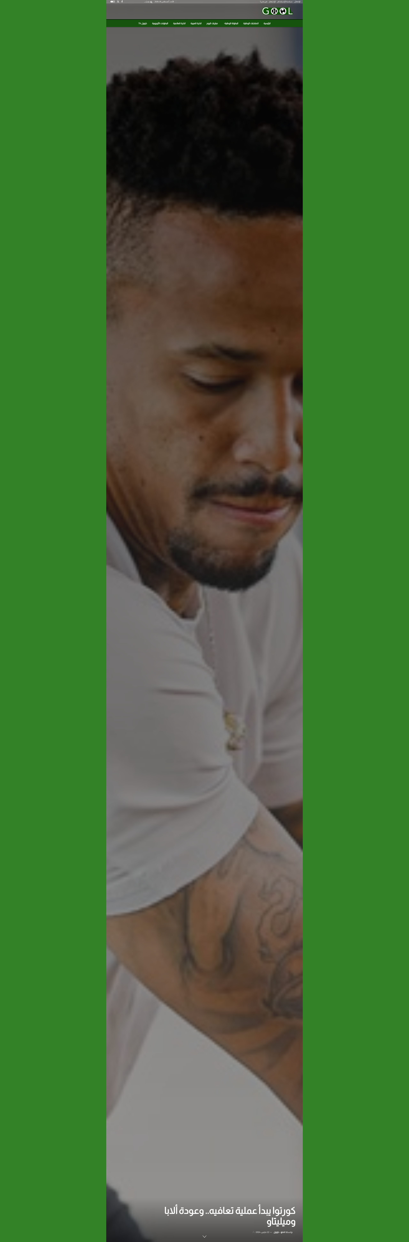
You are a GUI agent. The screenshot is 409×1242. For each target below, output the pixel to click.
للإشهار (272, 1)
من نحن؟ (263, 1)
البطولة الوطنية (231, 23)
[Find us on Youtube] (112, 1)
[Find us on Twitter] (118, 1)
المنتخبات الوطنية (251, 23)
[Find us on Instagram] (114, 1)
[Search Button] (151, 1)
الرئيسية (267, 23)
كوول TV (143, 23)
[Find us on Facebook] (122, 1)
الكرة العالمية (179, 23)
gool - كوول (279, 1232)
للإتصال (297, 1)
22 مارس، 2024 (262, 1232)
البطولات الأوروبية (160, 23)
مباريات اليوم (212, 23)
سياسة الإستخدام (285, 1)
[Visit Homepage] (277, 11)
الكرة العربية (196, 23)
